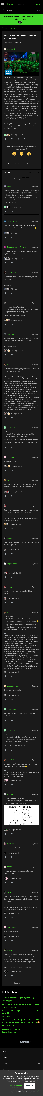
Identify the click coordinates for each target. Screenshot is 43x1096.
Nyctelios (10, 844)
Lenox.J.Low (11, 927)
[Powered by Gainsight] (21, 1042)
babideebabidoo (13, 686)
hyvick (9, 867)
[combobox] (21, 10)
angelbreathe (12, 564)
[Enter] (3, 10)
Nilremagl (10, 457)
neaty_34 (10, 587)
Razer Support (7, 1001)
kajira (9, 186)
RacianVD (10, 303)
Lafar (9, 892)
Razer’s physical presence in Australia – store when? (21, 1004)
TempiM (10, 794)
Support (5, 1063)
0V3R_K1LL (11, 480)
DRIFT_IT (10, 506)
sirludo (9, 538)
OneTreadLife (12, 272)
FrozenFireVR (12, 221)
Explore (5, 1057)
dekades (10, 49)
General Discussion (10, 28)
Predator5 (10, 760)
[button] (2, 5)
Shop (4, 1051)
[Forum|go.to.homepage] (15, 4)
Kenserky (10, 950)
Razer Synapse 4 (8, 1025)
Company (6, 1070)
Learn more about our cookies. (24, 1081)
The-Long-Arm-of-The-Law (16, 247)
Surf (8, 364)
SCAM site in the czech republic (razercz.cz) (18, 998)
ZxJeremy (10, 334)
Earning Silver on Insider (11, 1029)
